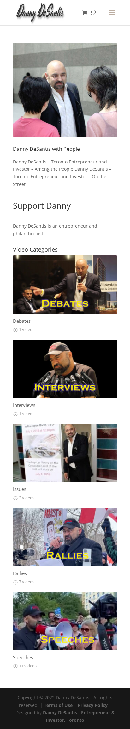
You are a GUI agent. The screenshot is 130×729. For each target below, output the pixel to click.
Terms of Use (58, 705)
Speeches (23, 657)
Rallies (20, 573)
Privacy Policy (93, 705)
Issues (19, 489)
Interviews (24, 405)
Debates (22, 321)
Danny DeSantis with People (46, 148)
